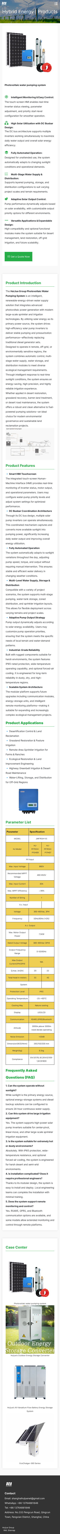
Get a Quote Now (20, 256)
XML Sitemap (9, 1530)
